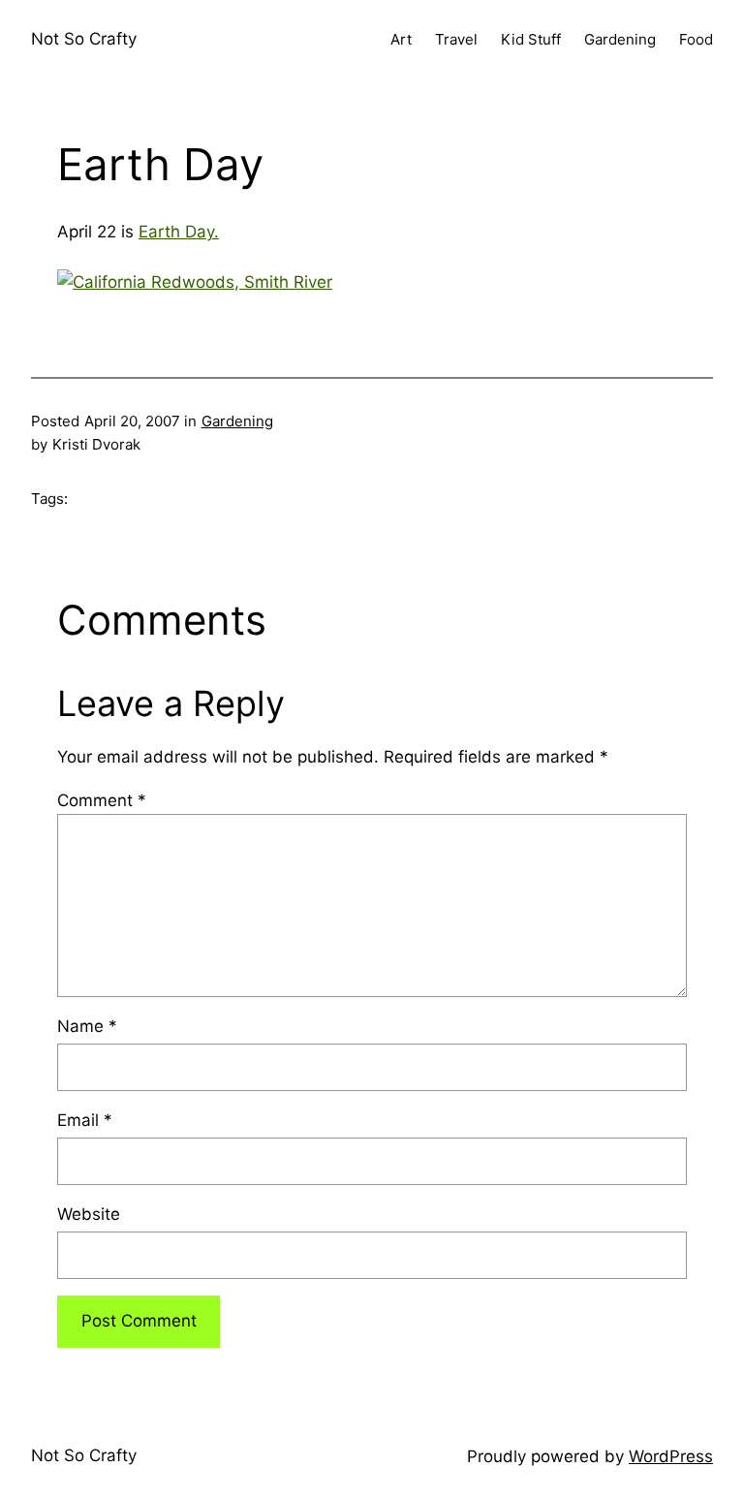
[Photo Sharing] (194, 282)
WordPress (671, 1456)
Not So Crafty (84, 38)
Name (87, 1026)
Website (88, 1214)
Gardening (237, 421)
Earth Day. (179, 231)
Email (84, 1120)
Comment (101, 800)
